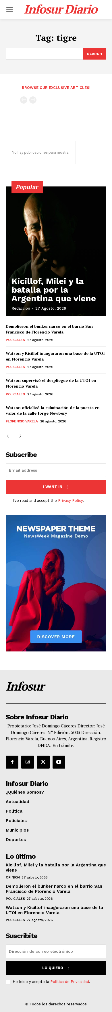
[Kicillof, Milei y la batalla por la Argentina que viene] (56, 251)
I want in (52, 487)
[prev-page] (23, 100)
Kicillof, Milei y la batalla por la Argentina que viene (53, 289)
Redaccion (20, 308)
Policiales (15, 340)
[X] (43, 762)
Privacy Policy (70, 500)
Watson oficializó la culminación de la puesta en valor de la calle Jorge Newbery (53, 410)
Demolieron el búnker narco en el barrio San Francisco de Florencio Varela (49, 329)
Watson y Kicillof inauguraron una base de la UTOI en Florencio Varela (54, 910)
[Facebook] (12, 762)
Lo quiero (52, 968)
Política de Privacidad (69, 981)
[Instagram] (27, 762)
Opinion (13, 877)
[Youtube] (59, 762)
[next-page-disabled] (32, 100)
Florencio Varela (22, 421)
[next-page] (18, 436)
